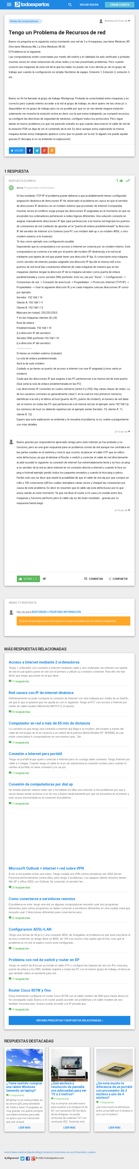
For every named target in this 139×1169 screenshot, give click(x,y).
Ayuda (31, 1152)
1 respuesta (20, 681)
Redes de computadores (24, 21)
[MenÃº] (9, 4)
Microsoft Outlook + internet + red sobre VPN (46, 868)
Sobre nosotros (19, 1152)
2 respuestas (21, 887)
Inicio (7, 1152)
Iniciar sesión (89, 4)
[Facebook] (27, 1158)
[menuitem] (29, 150)
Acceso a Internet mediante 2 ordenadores (44, 662)
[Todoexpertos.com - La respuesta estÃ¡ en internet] (32, 4)
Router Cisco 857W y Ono (30, 990)
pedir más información (65, 611)
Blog (38, 1152)
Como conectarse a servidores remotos (42, 899)
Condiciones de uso (63, 1152)
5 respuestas (21, 712)
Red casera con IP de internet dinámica (41, 693)
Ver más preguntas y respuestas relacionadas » (69, 1020)
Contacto (47, 1152)
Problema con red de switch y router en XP (44, 960)
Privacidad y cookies (85, 1152)
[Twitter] (22, 1158)
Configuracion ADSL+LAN (30, 929)
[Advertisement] (51, 85)
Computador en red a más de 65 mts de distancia (49, 723)
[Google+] (32, 1158)
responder (39, 611)
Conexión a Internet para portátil (35, 754)
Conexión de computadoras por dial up (41, 784)
